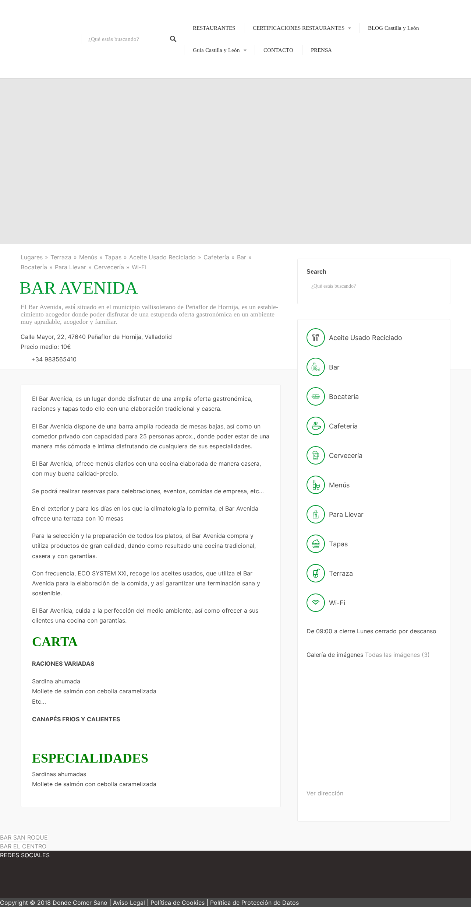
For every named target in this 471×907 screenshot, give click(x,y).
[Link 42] (335, 712)
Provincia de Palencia (212, 112)
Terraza (60, 257)
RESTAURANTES (214, 28)
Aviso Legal (129, 902)
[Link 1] (40, 39)
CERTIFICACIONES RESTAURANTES (298, 28)
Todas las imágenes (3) (397, 654)
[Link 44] (334, 769)
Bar (241, 257)
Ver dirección (325, 793)
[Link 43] (391, 712)
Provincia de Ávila (209, 74)
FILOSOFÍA (284, 52)
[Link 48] (22, 881)
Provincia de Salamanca (215, 125)
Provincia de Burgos (211, 87)
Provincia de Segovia (212, 138)
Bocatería (34, 267)
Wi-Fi (139, 267)
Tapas (113, 257)
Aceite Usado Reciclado (162, 257)
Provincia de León (209, 100)
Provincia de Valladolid (214, 163)
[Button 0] (173, 39)
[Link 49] (66, 881)
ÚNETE (279, 65)
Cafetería (216, 257)
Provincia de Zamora (212, 176)
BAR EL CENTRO (23, 846)
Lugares (32, 257)
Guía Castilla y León (216, 50)
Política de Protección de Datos (254, 902)
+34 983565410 (54, 359)
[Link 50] (110, 881)
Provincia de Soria (209, 151)
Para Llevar (70, 267)
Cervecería (109, 267)
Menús (88, 257)
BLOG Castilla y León (393, 28)
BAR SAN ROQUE (24, 837)
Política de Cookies (177, 902)
